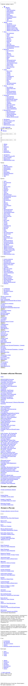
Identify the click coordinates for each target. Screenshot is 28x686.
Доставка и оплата (8, 291)
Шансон (9, 53)
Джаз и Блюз (10, 64)
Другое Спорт (10, 84)
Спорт (5, 69)
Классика (9, 54)
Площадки (6, 95)
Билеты (3, 302)
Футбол (8, 73)
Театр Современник (12, 108)
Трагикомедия (10, 48)
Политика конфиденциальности (12, 646)
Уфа (8, 19)
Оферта (5, 292)
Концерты (6, 49)
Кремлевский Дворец (12, 99)
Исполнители (7, 110)
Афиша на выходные (12, 27)
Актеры (6, 274)
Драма (8, 42)
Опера (8, 34)
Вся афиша (9, 23)
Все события (10, 87)
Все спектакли (10, 33)
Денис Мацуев (10, 115)
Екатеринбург (10, 12)
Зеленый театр (10, 98)
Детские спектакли (11, 93)
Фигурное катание (11, 83)
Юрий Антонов (11, 112)
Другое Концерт (11, 61)
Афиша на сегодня (11, 25)
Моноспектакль (11, 45)
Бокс (8, 80)
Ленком (8, 102)
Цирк (8, 89)
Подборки (6, 664)
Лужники (9, 103)
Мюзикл (9, 38)
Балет (8, 35)
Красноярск (10, 15)
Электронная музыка (12, 62)
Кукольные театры (11, 92)
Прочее (8, 68)
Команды (6, 283)
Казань (8, 14)
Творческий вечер (11, 60)
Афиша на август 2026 (12, 29)
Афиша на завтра (11, 26)
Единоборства (10, 76)
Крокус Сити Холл (11, 100)
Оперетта (9, 39)
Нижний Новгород (11, 17)
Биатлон (9, 79)
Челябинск (9, 18)
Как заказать (7, 290)
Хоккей (8, 75)
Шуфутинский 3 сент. (9, 124)
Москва (7, 7)
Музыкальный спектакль (13, 46)
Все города (9, 21)
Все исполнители (11, 111)
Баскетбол (9, 77)
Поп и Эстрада (10, 56)
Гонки (8, 81)
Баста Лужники (7, 122)
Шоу (8, 58)
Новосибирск (10, 11)
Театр (5, 31)
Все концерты (10, 50)
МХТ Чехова (10, 106)
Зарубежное (7, 119)
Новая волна (7, 123)
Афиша (5, 22)
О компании (7, 288)
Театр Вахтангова (11, 107)
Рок (7, 52)
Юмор (8, 57)
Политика (6, 294)
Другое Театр (10, 37)
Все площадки (10, 96)
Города (5, 668)
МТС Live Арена (11, 104)
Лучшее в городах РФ (9, 120)
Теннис (8, 72)
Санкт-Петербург (11, 10)
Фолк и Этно (10, 65)
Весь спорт (9, 71)
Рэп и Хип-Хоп (10, 66)
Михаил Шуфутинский (12, 116)
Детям (5, 85)
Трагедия (9, 44)
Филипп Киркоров (11, 114)
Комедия (9, 41)
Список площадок (8, 259)
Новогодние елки (11, 88)
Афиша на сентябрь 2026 (13, 30)
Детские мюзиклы (11, 91)
